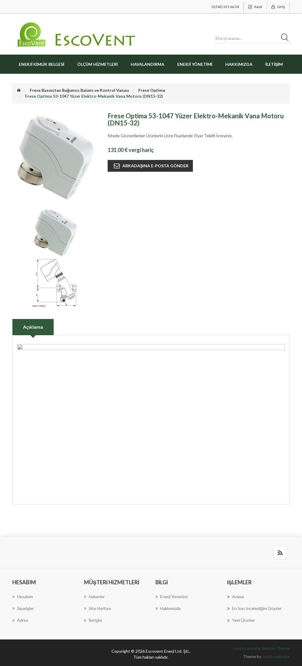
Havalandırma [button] (147, 64)
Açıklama (33, 327)
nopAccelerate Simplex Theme (261, 648)
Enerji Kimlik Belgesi (41, 64)
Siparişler (25, 608)
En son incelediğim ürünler (257, 608)
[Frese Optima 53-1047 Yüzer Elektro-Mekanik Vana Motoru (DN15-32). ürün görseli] (55, 231)
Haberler (97, 596)
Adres (22, 620)
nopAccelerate (276, 656)
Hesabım (25, 596)
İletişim (274, 64)
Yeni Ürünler (243, 620)
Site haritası (100, 608)
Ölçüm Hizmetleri (97, 64)
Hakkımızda (238, 64)
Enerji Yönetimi (194, 64)
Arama (238, 596)
